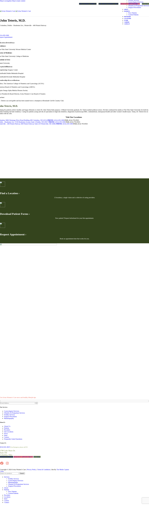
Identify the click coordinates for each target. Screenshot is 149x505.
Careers (6, 437)
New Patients (132, 13)
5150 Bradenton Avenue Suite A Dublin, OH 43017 (31, 122)
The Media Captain (63, 469)
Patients (6, 428)
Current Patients (133, 15)
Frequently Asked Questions (13, 439)
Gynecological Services (135, 2)
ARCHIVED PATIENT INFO (108, 4)
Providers (7, 430)
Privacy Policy (31, 469)
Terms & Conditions (43, 469)
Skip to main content (18, 1)
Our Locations (8, 432)
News (6, 433)
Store (5, 435)
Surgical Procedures (134, 7)
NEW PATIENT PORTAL (87, 4)
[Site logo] (8, 11)
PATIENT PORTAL (6, 457)
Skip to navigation (6, 1)
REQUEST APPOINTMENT (23, 457)
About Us (7, 426)
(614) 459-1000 (56, 120)
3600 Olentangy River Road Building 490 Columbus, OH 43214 (26, 120)
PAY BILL (37, 457)
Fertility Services (9, 415)
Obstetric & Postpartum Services (138, 5)
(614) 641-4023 (5, 447)
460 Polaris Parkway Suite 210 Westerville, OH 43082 (38, 124)
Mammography (133, 4)
